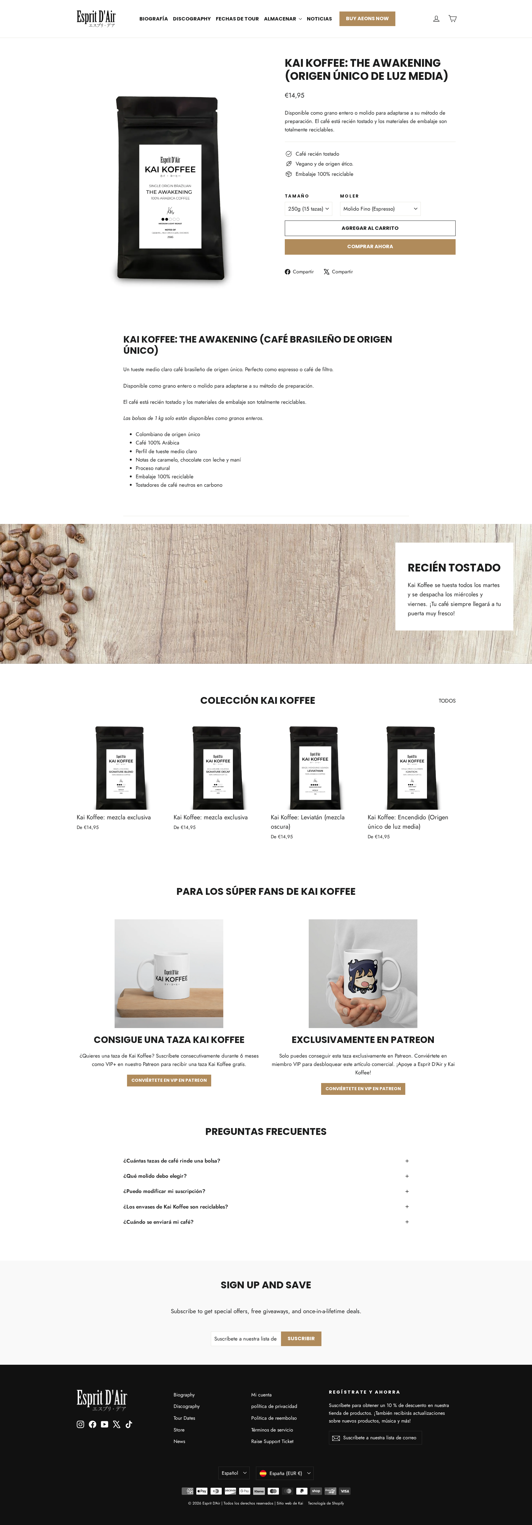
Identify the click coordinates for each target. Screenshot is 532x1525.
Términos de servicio (272, 1429)
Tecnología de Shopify (326, 1503)
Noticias (319, 18)
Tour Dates (184, 1418)
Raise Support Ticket (272, 1441)
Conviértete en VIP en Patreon (169, 1080)
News (179, 1441)
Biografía (153, 18)
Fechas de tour (237, 18)
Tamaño (297, 196)
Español (230, 1473)
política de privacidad (274, 1406)
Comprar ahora (370, 246)
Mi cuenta (261, 1394)
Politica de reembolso (274, 1418)
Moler (350, 196)
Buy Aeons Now (367, 18)
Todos (447, 700)
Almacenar (280, 18)
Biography (184, 1394)
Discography (192, 18)
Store (179, 1429)
